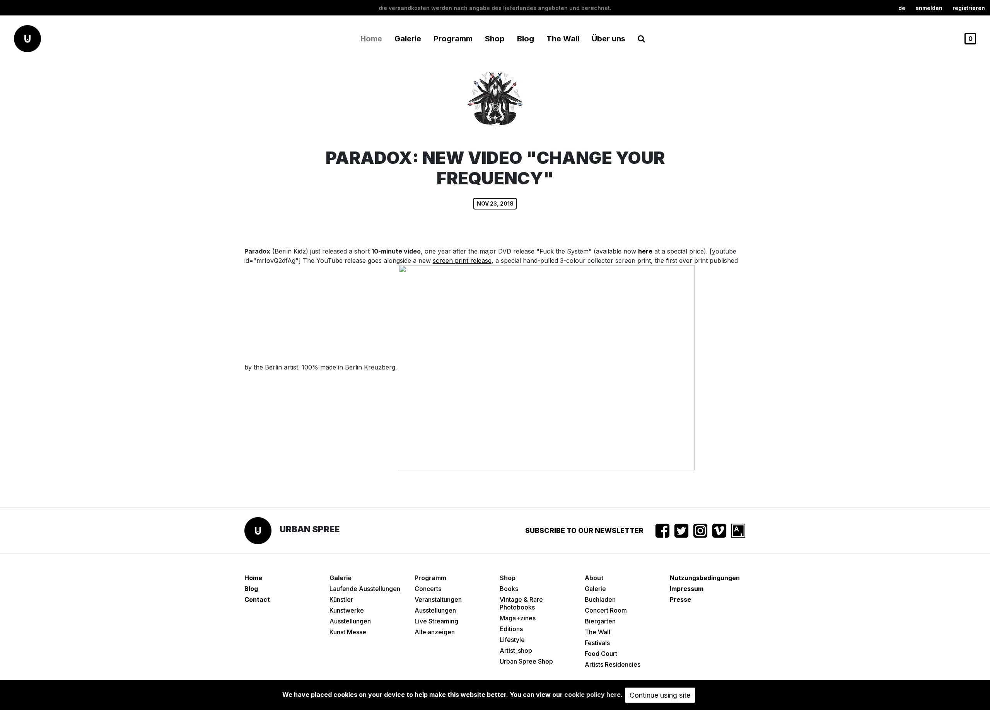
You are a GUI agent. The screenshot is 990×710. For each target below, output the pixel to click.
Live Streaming (436, 621)
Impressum (686, 589)
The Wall (562, 38)
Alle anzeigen (435, 632)
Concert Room (606, 610)
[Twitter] (681, 530)
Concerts (428, 589)
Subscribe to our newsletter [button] (584, 530)
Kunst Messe (347, 632)
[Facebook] (662, 530)
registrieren (968, 8)
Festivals (597, 643)
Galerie (595, 589)
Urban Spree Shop (526, 661)
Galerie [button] (407, 38)
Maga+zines (518, 618)
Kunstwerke (346, 610)
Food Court (601, 653)
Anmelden (928, 8)
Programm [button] (453, 38)
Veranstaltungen (438, 599)
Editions (511, 629)
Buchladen (600, 599)
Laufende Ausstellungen (364, 589)
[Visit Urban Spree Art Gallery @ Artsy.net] (738, 530)
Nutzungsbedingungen (705, 578)
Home (371, 38)
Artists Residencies (612, 664)
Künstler (341, 599)
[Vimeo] (719, 530)
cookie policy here (592, 694)
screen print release (462, 260)
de (901, 8)
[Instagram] (700, 530)
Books (509, 589)
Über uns (608, 38)
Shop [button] (495, 38)
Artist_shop (516, 650)
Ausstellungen (350, 621)
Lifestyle (512, 640)
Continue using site (660, 695)
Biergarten (600, 621)
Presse (680, 599)
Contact (257, 599)
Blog (525, 38)
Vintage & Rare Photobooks (521, 603)
